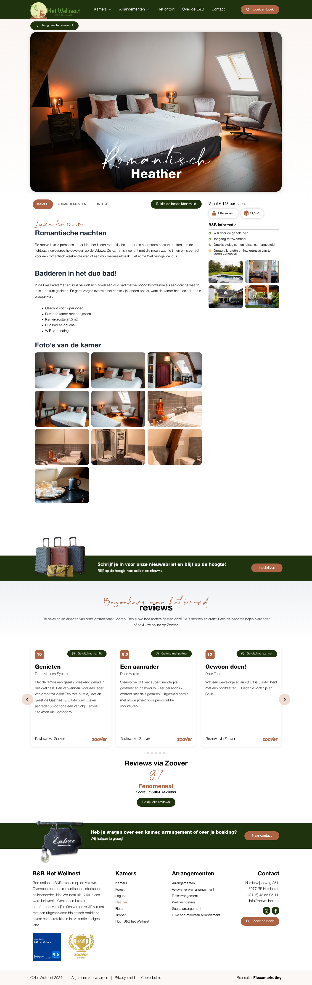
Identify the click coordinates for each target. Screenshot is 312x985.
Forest (119, 889)
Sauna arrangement (186, 908)
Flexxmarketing (267, 978)
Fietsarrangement (185, 896)
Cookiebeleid (151, 978)
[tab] (43, 204)
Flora (119, 908)
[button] (284, 699)
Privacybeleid (125, 978)
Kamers (100, 9)
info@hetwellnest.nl (264, 901)
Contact (218, 9)
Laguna (120, 896)
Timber (120, 915)
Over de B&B (193, 9)
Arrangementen (132, 9)
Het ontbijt (166, 9)
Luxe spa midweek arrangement (196, 915)
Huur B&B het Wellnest (132, 921)
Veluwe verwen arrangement (193, 889)
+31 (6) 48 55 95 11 (263, 895)
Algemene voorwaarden (89, 978)
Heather (121, 902)
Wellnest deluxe (183, 902)
